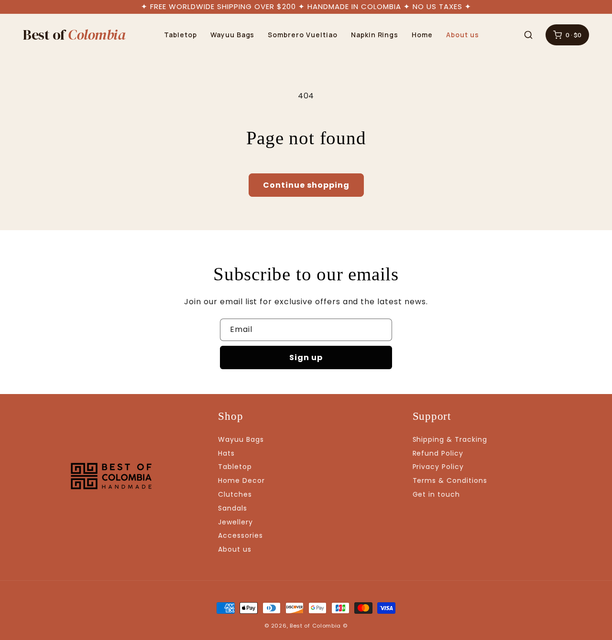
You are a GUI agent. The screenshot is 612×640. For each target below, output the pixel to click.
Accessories (240, 535)
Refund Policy (438, 453)
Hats (226, 453)
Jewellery (235, 522)
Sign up (306, 357)
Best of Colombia (315, 625)
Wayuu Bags (232, 34)
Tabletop (180, 34)
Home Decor (241, 480)
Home (422, 34)
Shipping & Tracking (450, 439)
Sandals (232, 508)
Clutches (235, 494)
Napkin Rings (375, 34)
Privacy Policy (438, 466)
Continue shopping (306, 185)
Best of (74, 35)
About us (462, 34)
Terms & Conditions (450, 480)
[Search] (528, 34)
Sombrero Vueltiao (302, 34)
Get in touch (436, 494)
